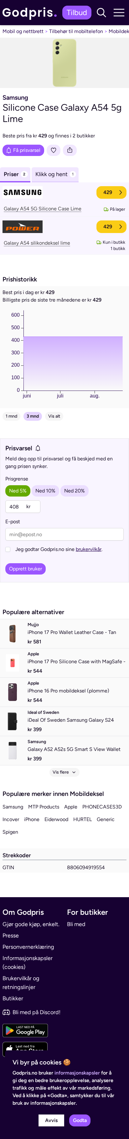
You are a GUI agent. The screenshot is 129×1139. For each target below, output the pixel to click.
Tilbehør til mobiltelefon (76, 31)
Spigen (10, 832)
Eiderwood (56, 819)
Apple (70, 807)
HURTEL (82, 819)
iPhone (31, 819)
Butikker (13, 998)
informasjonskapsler (77, 1073)
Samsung (13, 807)
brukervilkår (88, 549)
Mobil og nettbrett (23, 31)
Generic (106, 819)
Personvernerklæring (28, 946)
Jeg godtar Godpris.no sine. (58, 549)
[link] (31, 12)
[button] (101, 12)
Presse (11, 935)
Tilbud (77, 12)
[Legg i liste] (53, 150)
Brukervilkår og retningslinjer (21, 983)
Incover (11, 819)
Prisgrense (16, 479)
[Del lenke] (70, 150)
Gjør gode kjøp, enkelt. (31, 924)
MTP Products (43, 807)
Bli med (76, 924)
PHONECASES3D (102, 807)
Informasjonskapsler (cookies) (28, 962)
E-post (12, 522)
